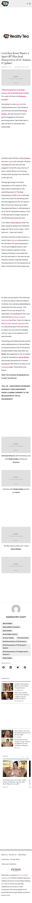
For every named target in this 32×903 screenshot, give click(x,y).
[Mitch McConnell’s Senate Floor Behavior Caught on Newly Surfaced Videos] (7, 696)
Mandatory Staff (22, 67)
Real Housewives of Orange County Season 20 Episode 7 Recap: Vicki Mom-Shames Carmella (22, 742)
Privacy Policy (15, 859)
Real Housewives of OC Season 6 (14, 641)
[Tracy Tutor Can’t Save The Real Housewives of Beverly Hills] (7, 734)
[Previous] (23, 757)
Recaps (16, 748)
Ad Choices (5, 859)
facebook (5, 367)
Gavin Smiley (7, 631)
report (18, 104)
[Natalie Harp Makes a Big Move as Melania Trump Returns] (7, 687)
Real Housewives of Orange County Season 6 (15, 653)
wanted (11, 161)
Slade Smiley (7, 658)
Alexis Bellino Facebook (11, 627)
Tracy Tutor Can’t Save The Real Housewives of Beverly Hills (22, 733)
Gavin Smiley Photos (10, 634)
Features (17, 737)
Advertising (22, 855)
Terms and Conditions (8, 864)
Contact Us (13, 855)
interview (14, 240)
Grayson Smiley (8, 638)
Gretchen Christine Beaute (14, 323)
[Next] (27, 757)
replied (16, 229)
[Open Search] (27, 3)
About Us (4, 855)
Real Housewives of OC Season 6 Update (14, 646)
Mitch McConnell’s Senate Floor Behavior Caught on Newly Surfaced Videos (21, 696)
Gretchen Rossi (22, 638)
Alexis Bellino (7, 623)
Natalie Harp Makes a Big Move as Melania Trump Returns (21, 686)
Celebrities (18, 690)
